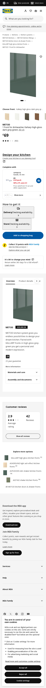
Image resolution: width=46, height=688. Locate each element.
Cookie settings (23, 681)
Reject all (23, 674)
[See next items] (37, 281)
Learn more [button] (9, 265)
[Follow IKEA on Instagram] (22, 614)
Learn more (7, 547)
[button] (14, 359)
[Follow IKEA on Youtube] (28, 614)
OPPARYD (17, 173)
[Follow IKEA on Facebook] (5, 614)
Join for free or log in (17, 247)
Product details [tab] (26, 281)
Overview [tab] (10, 281)
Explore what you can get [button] (19, 250)
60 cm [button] (21, 130)
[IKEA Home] (8, 11)
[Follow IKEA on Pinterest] (16, 614)
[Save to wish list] (40, 56)
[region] (23, 74)
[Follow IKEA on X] (10, 614)
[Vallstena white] (17, 116)
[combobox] (22, 19)
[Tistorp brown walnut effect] (36, 116)
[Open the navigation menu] (40, 10)
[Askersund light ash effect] (7, 116)
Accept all (23, 668)
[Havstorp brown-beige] (26, 116)
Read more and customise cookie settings (23, 661)
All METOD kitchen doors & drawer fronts (23, 486)
